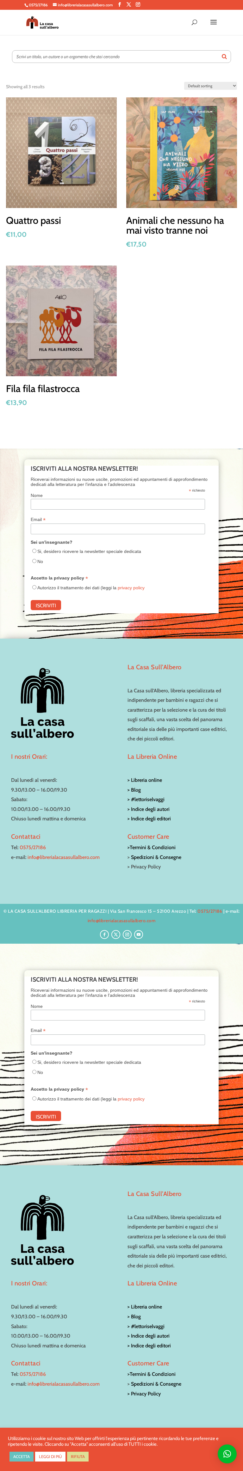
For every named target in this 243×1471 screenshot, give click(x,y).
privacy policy (131, 587)
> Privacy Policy (144, 1394)
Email (38, 520)
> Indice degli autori (149, 809)
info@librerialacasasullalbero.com (64, 857)
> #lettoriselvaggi (146, 799)
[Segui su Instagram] (127, 934)
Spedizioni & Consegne (156, 857)
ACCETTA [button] (21, 1456)
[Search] (224, 57)
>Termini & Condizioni (152, 847)
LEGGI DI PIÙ (50, 1456)
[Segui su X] (115, 934)
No (40, 561)
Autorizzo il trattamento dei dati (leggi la (91, 587)
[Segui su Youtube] (138, 934)
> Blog (134, 790)
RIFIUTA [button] (78, 1456)
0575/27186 (33, 847)
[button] (227, 1453)
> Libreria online (145, 780)
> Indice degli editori (149, 819)
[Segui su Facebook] (104, 934)
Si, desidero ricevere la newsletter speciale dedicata (89, 551)
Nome (37, 495)
